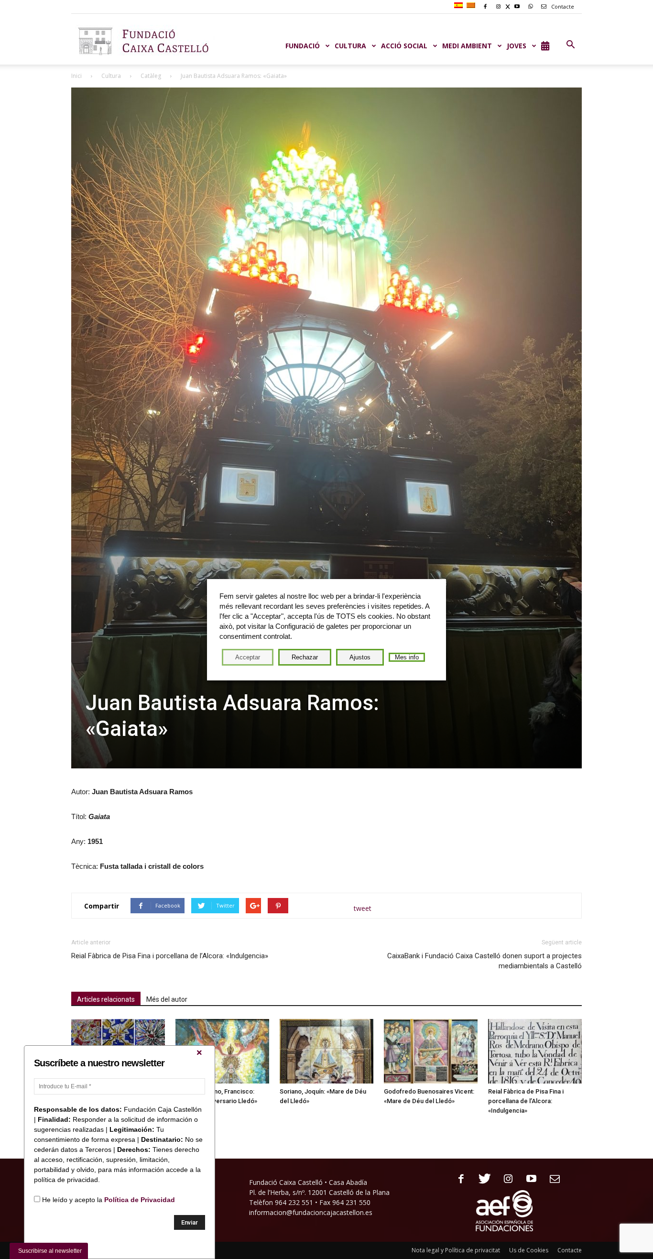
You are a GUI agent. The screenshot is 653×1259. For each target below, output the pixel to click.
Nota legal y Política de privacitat (456, 1250)
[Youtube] (528, 1179)
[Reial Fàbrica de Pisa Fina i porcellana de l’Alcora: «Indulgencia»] (535, 1051)
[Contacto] (551, 1179)
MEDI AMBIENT (467, 45)
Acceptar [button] (247, 657)
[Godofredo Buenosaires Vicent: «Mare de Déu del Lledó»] (431, 1051)
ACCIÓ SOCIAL (404, 45)
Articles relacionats (106, 999)
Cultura (111, 76)
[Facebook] (457, 1179)
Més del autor (166, 999)
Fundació (302, 45)
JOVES (516, 45)
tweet (362, 908)
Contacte (562, 6)
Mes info (407, 657)
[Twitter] (481, 1179)
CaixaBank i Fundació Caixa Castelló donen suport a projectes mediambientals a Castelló (484, 961)
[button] (570, 44)
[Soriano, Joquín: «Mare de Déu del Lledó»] (326, 1051)
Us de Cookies (528, 1250)
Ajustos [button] (359, 657)
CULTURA (350, 45)
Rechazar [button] (305, 657)
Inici (76, 76)
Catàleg (151, 76)
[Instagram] (504, 1179)
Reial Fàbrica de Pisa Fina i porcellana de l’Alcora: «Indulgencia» (169, 956)
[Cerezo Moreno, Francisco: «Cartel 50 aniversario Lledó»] (222, 1051)
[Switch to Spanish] (459, 6)
